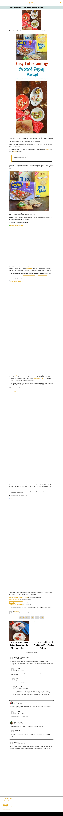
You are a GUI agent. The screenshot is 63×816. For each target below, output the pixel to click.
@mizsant (47, 149)
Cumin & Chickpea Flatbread (29, 275)
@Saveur (15, 151)
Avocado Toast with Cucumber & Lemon (18, 597)
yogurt (41, 617)
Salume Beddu (29, 268)
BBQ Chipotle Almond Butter (16, 600)
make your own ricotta (38, 378)
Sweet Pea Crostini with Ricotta (31, 375)
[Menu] (2, 3)
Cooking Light (14, 375)
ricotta (37, 617)
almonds (22, 617)
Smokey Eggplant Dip (14, 599)
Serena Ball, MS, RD (17, 611)
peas (33, 617)
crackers (28, 617)
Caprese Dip (12, 602)
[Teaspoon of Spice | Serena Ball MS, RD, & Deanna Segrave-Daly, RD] (31, 3)
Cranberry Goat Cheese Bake (16, 604)
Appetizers (11, 614)
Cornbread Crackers (42, 275)
